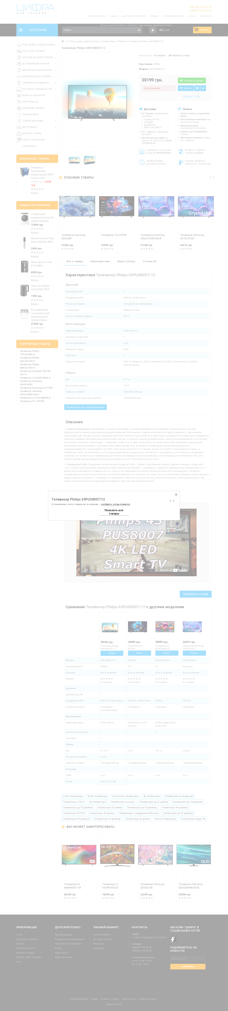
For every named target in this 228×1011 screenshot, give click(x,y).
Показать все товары (114, 512)
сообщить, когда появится (115, 504)
